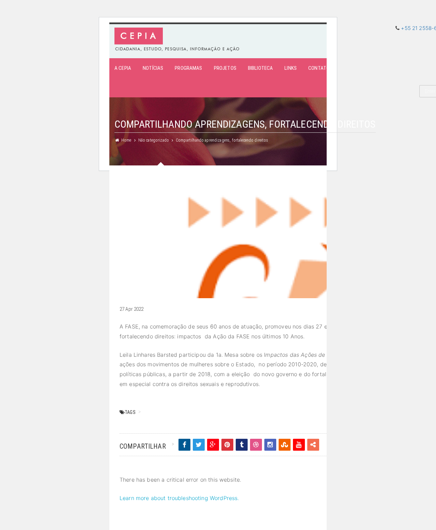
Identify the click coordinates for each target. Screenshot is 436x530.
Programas (188, 68)
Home (126, 140)
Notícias (153, 68)
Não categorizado (153, 140)
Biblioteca (260, 68)
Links (290, 68)
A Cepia (122, 68)
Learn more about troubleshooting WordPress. (179, 498)
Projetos (225, 68)
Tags (130, 412)
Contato (318, 68)
